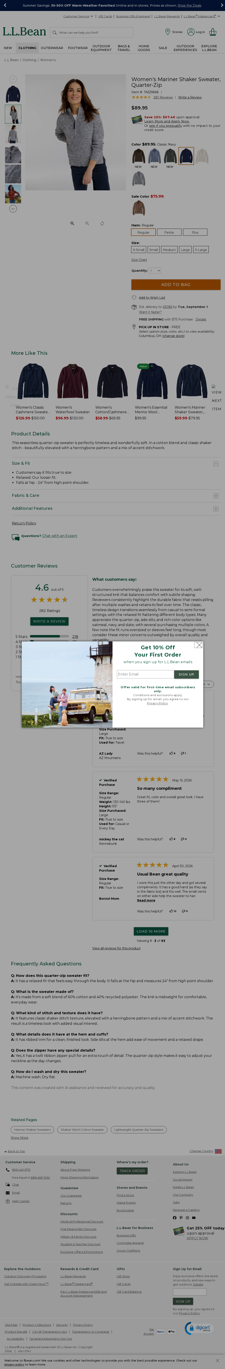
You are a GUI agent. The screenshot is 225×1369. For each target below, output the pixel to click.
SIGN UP (186, 674)
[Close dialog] (198, 645)
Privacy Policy (157, 703)
